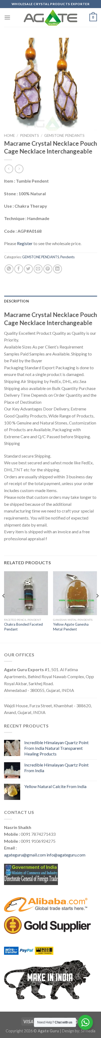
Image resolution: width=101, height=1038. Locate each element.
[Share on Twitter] (28, 268)
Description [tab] (16, 301)
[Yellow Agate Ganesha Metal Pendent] (75, 593)
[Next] (97, 606)
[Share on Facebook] (18, 268)
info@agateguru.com (66, 854)
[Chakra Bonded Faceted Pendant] (26, 593)
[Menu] (7, 17)
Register (25, 243)
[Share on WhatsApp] (9, 268)
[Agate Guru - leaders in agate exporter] (51, 17)
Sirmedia (88, 1031)
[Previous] (3, 606)
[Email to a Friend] (38, 268)
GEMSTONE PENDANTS (64, 135)
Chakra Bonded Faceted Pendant (23, 626)
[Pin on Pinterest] (47, 268)
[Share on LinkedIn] (57, 268)
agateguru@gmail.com (25, 854)
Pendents (29, 135)
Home (9, 135)
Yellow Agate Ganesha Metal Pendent (71, 626)
